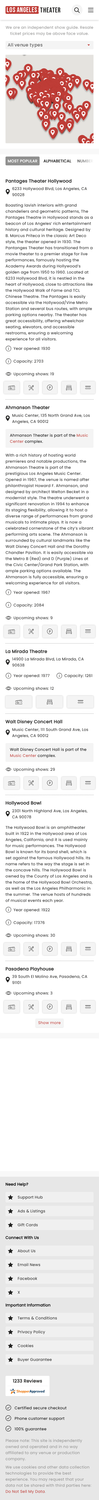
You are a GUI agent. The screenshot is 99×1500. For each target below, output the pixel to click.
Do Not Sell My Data (25, 1491)
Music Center (23, 755)
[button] (11, 95)
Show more (49, 1022)
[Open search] (77, 9)
